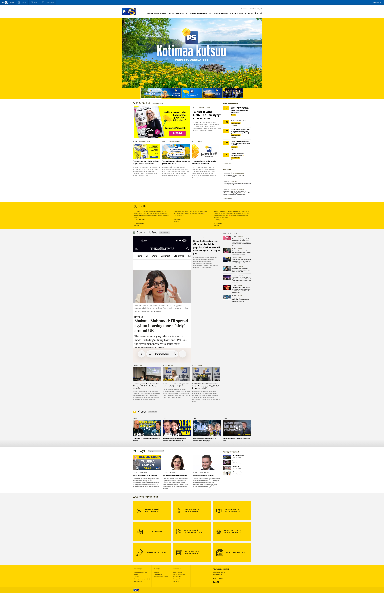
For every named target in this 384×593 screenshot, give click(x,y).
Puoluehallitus (177, 576)
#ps (232, 215)
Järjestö (178, 141)
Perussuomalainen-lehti (179, 574)
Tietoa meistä (250, 13)
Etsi (261, 13)
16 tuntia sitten (218, 223)
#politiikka (225, 217)
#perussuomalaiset (238, 215)
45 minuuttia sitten (139, 223)
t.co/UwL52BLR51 (139, 220)
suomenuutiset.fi (165, 232)
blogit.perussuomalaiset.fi (156, 451)
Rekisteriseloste (138, 581)
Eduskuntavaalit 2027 (155, 13)
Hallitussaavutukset (177, 13)
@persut (136, 225)
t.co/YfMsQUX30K (219, 220)
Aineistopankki (220, 13)
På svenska (244, 8)
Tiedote (242, 173)
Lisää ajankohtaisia (157, 103)
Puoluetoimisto (177, 579)
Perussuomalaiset (129, 11)
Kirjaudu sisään (376, 2)
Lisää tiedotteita (227, 198)
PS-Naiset (156, 572)
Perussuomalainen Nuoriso (161, 576)
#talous (246, 215)
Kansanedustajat (177, 572)
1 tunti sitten (177, 219)
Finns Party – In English (256, 8)
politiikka (201, 237)
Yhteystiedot (235, 13)
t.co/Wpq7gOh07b (179, 215)
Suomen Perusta (158, 574)
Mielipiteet (234, 181)
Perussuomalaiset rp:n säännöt (142, 579)
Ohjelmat (136, 576)
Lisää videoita (153, 411)
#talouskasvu (217, 217)
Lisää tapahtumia (227, 164)
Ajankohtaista (202, 107)
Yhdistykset (176, 581)
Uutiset (208, 107)
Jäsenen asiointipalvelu (200, 13)
